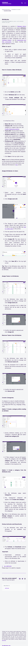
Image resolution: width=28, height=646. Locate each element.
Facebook (20, 579)
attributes (7, 588)
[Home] (6, 3)
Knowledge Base (6, 9)
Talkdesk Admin (7, 10)
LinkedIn (25, 579)
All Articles (7, 566)
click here (4, 640)
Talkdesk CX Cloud (15, 9)
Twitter (22, 579)
